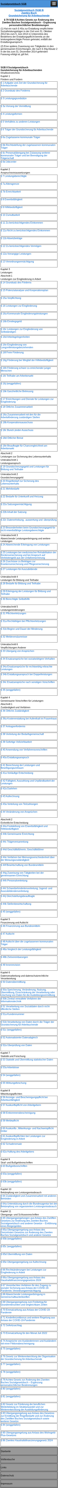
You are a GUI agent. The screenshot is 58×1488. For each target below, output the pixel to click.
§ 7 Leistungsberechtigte (14, 176)
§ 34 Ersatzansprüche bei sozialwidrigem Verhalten (28, 659)
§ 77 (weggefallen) (10, 1364)
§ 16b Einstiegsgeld (11, 321)
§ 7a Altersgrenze (10, 184)
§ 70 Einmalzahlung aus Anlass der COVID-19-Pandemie (25, 1311)
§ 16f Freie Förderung (12, 352)
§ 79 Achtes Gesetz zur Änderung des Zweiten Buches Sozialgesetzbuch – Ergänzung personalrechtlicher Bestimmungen (25, 1382)
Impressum (6, 1483)
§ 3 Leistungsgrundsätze (14, 98)
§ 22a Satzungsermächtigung (16, 504)
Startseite (6, 1451)
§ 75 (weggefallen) (10, 1348)
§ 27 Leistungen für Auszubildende (19, 569)
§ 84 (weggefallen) (10, 1425)
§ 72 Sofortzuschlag (11, 1325)
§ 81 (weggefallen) (10, 1396)
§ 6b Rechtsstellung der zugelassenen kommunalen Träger (28, 146)
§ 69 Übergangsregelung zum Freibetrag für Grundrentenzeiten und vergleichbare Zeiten (24, 1303)
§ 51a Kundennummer (12, 1014)
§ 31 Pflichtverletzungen (13, 613)
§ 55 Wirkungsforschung (13, 1083)
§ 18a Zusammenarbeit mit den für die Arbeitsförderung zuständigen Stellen (21, 416)
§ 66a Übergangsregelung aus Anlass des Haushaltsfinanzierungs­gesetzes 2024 (23, 1278)
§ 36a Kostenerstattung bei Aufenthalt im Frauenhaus (29, 718)
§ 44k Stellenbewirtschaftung (16, 904)
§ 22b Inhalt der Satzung (13, 512)
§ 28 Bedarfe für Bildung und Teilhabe (21, 583)
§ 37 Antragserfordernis (13, 726)
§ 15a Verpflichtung (11, 298)
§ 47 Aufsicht (7, 934)
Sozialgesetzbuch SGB (13, 4)
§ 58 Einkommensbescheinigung (18, 1113)
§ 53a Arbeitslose (10, 1067)
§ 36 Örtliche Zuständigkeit (15, 711)
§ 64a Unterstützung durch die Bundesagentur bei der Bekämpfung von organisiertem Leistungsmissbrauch (29, 1205)
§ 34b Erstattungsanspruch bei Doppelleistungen (26, 674)
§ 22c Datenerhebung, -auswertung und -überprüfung (29, 520)
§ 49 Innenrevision (10, 965)
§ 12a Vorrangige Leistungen (16, 254)
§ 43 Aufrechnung (10, 796)
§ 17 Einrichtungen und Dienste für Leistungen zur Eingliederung (27, 400)
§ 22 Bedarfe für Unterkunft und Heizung (22, 496)
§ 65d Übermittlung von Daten (16, 1254)
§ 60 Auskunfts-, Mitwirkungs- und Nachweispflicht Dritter (27, 1129)
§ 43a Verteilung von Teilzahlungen (19, 804)
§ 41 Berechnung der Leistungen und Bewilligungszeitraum (20, 766)
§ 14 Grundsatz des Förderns (16, 282)
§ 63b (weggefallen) (11, 1181)
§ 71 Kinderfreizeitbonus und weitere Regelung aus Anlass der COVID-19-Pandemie (28, 1319)
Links (3, 1467)
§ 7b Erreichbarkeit (11, 191)
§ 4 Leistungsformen (11, 114)
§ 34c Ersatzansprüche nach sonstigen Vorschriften (28, 682)
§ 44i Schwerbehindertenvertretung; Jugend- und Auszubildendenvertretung (26, 889)
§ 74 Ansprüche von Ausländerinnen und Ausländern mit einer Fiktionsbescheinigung (28, 1342)
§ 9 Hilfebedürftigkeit (11, 207)
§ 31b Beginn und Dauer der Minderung (22, 629)
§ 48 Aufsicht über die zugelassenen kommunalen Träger (27, 943)
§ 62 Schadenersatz (11, 1144)
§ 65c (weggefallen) (11, 1246)
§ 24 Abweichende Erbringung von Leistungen (25, 544)
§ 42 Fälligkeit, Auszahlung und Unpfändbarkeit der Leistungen (28, 782)
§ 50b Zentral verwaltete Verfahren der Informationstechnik (21, 1000)
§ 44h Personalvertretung (14, 880)
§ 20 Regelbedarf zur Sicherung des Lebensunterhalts (20, 482)
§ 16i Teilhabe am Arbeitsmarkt (17, 376)
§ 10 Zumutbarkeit (10, 215)
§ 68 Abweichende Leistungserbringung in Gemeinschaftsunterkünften (23, 1295)
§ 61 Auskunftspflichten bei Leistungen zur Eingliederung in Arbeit (23, 1137)
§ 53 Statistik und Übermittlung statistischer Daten (27, 1059)
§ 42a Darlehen (9, 788)
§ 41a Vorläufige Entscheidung (17, 773)
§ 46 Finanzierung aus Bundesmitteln (20, 926)
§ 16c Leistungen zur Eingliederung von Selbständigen (22, 330)
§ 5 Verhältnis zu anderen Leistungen (20, 121)
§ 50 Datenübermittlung (13, 982)
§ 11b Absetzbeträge (11, 238)
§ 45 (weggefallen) (10, 911)
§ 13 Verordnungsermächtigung (17, 261)
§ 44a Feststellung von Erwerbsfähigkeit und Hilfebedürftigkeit (24, 827)
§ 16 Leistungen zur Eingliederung (19, 306)
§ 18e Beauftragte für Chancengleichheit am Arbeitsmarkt (24, 447)
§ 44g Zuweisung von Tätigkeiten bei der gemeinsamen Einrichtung (22, 874)
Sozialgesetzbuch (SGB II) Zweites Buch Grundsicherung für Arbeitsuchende (29, 13)
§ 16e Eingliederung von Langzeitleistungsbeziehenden (17, 346)
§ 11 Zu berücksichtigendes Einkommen (22, 222)
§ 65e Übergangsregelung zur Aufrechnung (23, 1262)
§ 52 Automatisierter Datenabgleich (19, 1037)
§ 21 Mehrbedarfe (10, 488)
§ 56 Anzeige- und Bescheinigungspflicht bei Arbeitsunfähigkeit (24, 1098)
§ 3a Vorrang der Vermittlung (16, 106)
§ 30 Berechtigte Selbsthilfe (15, 599)
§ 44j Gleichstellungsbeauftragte (18, 896)
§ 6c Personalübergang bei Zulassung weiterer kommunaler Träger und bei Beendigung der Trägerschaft (25, 155)
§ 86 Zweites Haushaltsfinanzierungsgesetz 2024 (27, 1440)
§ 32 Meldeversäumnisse (14, 636)
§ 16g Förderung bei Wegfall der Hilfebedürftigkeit (27, 360)
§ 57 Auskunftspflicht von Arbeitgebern (21, 1105)
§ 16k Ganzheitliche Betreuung (17, 391)
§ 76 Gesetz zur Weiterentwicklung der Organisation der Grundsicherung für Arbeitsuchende (28, 1357)
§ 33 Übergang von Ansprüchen (17, 651)
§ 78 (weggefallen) (10, 1372)
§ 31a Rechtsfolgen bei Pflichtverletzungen (23, 621)
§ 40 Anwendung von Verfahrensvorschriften (24, 749)
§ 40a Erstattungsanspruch (15, 757)
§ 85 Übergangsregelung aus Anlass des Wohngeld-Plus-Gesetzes (28, 1434)
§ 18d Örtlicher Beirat (12, 438)
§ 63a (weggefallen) (11, 1174)
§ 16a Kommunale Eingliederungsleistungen (24, 313)
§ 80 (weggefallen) (10, 1388)
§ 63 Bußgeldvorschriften (14, 1166)
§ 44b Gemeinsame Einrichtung (17, 834)
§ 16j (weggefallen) (11, 383)
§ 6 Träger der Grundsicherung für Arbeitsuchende (27, 129)
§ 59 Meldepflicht (10, 1120)
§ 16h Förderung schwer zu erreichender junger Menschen (26, 369)
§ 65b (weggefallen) (11, 1238)
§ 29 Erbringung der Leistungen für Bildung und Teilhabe (26, 592)
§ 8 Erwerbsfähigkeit (11, 199)
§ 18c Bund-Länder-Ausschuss (17, 430)
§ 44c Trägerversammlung (14, 841)
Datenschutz (7, 1475)
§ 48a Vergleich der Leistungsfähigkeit (21, 949)
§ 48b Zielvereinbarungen (14, 957)
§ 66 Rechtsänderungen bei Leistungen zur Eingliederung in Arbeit (23, 1271)
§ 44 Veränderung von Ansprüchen (19, 812)
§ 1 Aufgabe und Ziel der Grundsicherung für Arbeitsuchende (24, 84)
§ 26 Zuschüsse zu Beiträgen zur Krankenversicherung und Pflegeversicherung (25, 562)
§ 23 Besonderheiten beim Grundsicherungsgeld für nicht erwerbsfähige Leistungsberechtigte (28, 529)
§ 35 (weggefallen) (10, 690)
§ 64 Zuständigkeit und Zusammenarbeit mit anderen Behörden (28, 1197)
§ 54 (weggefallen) (10, 1075)
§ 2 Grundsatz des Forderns (15, 90)
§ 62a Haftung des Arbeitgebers (17, 1151)
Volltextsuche (8, 1459)
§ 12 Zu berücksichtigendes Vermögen (21, 246)
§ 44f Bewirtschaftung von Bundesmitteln (22, 865)
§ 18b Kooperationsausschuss (17, 422)
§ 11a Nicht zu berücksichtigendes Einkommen (25, 230)
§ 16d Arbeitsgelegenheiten (15, 337)
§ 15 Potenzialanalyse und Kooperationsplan (24, 290)
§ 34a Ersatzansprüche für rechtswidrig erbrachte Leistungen (26, 668)
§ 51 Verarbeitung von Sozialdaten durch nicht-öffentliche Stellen (25, 1007)
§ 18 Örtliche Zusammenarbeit (17, 407)
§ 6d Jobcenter (8, 162)
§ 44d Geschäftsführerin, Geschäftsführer (22, 849)
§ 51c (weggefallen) (11, 1029)
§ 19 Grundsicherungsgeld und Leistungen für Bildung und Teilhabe (25, 468)
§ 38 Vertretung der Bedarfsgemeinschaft (22, 734)
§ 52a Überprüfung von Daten (16, 1045)
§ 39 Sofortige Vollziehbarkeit (16, 742)
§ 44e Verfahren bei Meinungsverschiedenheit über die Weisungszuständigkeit (28, 858)
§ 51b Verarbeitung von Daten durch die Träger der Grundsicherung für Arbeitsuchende (27, 1023)
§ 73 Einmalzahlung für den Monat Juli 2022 (24, 1333)
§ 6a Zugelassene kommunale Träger (20, 137)
